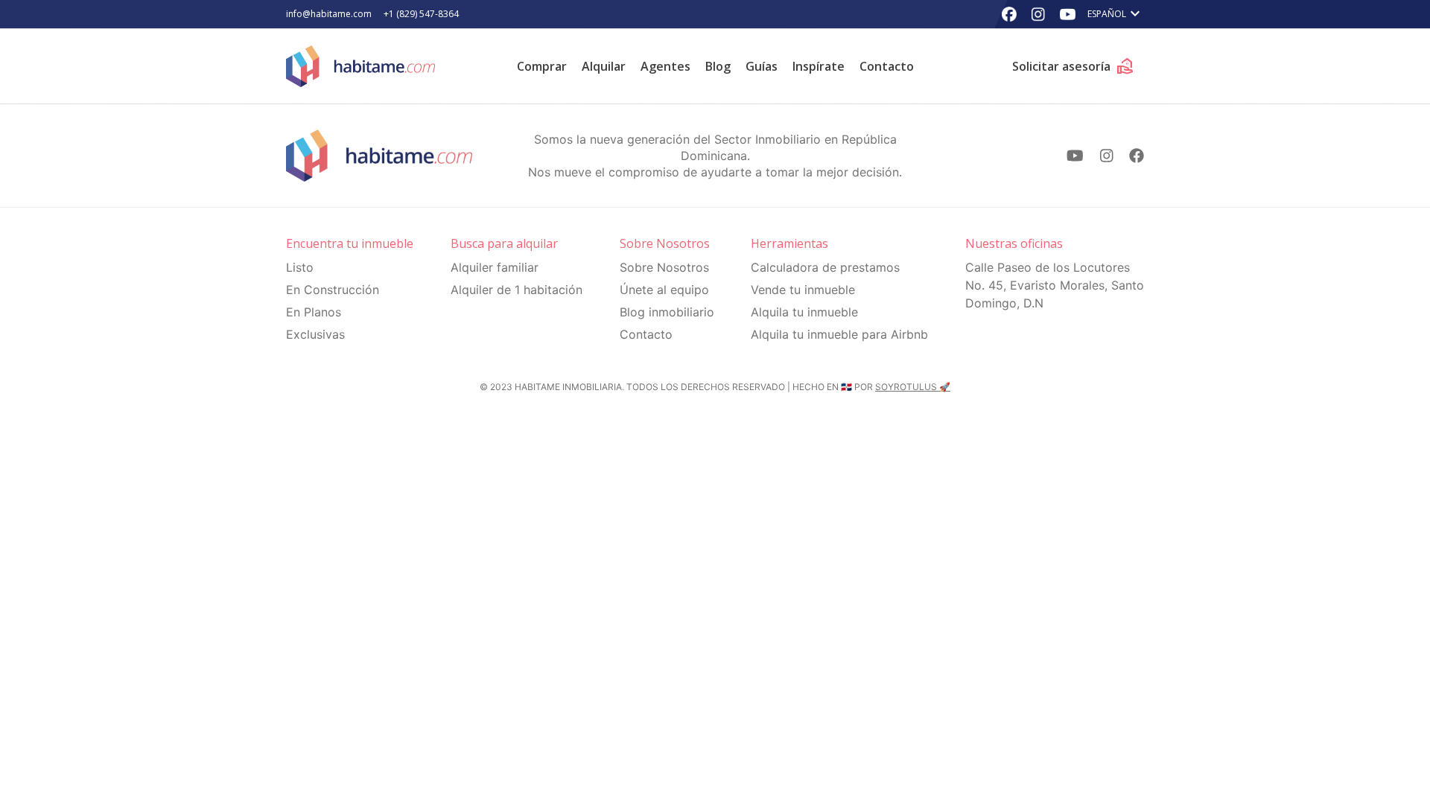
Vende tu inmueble (803, 289)
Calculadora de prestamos (825, 267)
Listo (300, 267)
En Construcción (332, 289)
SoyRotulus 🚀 (912, 386)
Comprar (542, 66)
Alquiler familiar (494, 267)
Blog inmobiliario (667, 311)
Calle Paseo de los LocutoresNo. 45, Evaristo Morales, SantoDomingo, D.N (1054, 285)
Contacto (886, 66)
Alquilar (604, 66)
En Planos (313, 311)
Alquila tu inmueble (804, 311)
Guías (762, 66)
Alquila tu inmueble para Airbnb (839, 334)
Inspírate (818, 66)
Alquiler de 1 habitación (516, 289)
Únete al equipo (664, 289)
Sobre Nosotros (664, 267)
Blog (718, 66)
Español (1115, 14)
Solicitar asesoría (1073, 66)
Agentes (665, 66)
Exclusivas (315, 334)
